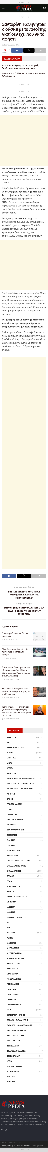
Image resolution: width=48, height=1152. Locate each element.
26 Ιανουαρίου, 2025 (10, 640)
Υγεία (9, 1061)
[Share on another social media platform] (40, 50)
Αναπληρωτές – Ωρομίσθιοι (21, 778)
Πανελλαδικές (14, 979)
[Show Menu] (3, 7)
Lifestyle (11, 757)
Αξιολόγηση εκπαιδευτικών (21, 783)
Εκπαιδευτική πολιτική (18, 860)
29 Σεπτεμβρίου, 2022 (10, 45)
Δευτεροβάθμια (15, 819)
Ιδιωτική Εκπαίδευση (17, 917)
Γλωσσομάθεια (14, 804)
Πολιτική (11, 989)
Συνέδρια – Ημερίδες (17, 1030)
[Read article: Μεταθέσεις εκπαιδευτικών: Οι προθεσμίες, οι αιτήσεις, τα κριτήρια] (39, 652)
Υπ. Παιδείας (13, 1071)
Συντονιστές (13, 1040)
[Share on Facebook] (17, 50)
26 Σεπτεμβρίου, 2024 (11, 719)
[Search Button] (44, 7)
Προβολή (11, 999)
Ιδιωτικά (11, 907)
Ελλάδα (10, 876)
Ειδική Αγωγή (13, 850)
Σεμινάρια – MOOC (16, 1015)
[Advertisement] (24, 140)
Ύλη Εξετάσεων (14, 1066)
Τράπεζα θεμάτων (16, 1051)
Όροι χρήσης (38, 1145)
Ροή (9, 1009)
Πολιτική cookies (23, 1145)
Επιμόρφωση (13, 886)
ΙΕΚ (8, 922)
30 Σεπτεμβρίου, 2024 (11, 679)
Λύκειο (10, 938)
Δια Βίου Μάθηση (15, 829)
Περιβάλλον (13, 984)
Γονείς (10, 809)
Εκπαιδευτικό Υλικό (16, 866)
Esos (9, 742)
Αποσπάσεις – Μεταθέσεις (20, 788)
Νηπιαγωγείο (13, 963)
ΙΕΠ (8, 927)
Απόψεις (11, 793)
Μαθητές (11, 943)
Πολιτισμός (13, 994)
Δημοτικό (12, 824)
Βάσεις (10, 799)
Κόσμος (11, 932)
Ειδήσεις (11, 840)
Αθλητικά (12, 773)
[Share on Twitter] (29, 50)
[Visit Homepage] (24, 8)
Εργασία (11, 891)
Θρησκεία (11, 901)
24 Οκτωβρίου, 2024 (10, 658)
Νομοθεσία (13, 968)
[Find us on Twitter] (6, 1129)
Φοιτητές (12, 1076)
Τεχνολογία (13, 1045)
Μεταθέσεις (13, 948)
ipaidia (10, 752)
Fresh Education (15, 747)
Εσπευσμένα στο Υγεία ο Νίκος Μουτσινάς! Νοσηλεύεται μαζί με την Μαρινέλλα (16, 691)
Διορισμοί (12, 835)
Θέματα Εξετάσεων (17, 896)
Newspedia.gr (15, 1142)
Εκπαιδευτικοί (14, 871)
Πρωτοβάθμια (14, 1004)
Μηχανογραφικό (15, 958)
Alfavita (11, 737)
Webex (10, 768)
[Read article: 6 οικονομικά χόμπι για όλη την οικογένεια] (39, 636)
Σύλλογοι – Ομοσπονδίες (19, 1025)
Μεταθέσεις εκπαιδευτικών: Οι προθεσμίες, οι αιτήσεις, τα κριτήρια (14, 652)
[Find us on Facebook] (2, 1129)
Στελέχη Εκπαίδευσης (17, 1020)
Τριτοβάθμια (13, 1056)
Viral (9, 763)
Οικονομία (12, 973)
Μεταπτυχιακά (14, 953)
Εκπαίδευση (12, 855)
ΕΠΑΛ (9, 881)
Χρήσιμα (11, 1081)
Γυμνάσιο (12, 814)
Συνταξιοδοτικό (15, 1035)
